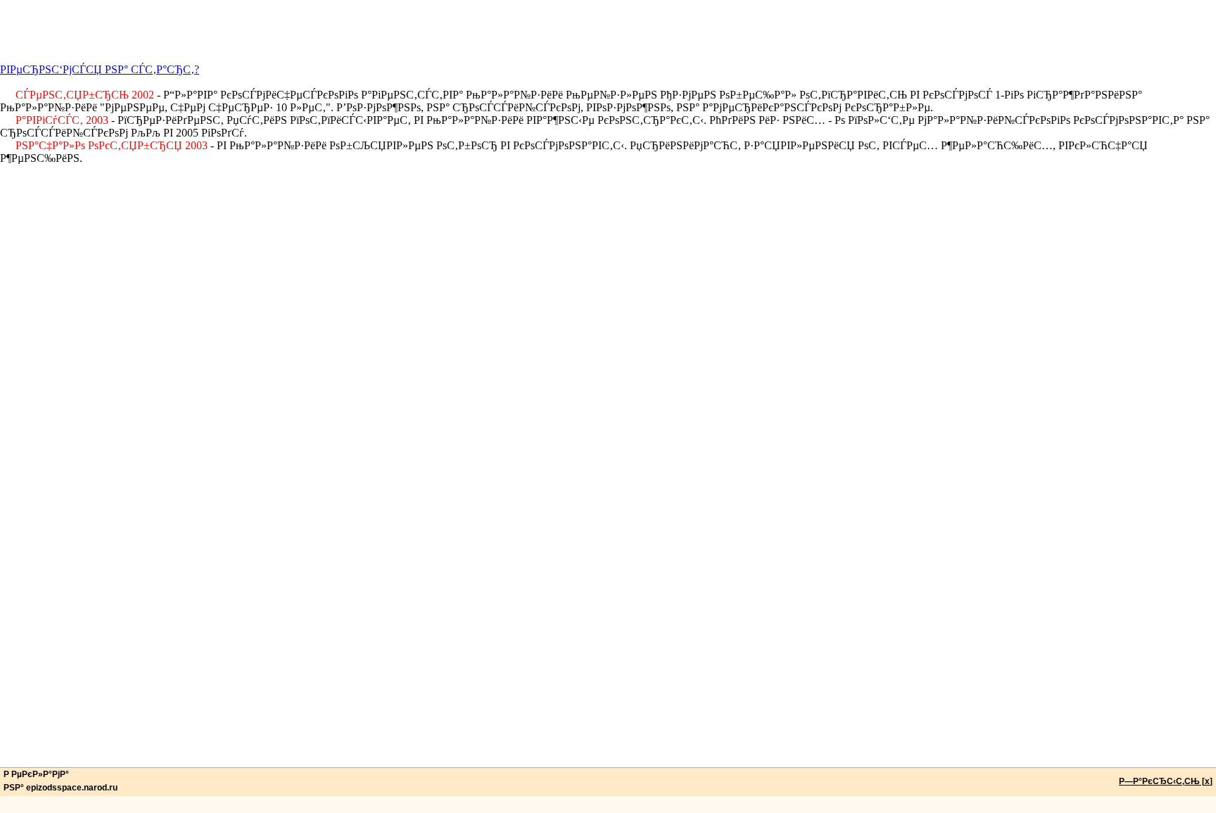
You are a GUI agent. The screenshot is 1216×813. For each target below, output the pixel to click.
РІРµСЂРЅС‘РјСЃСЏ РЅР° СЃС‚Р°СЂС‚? (99, 69)
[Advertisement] (608, 31)
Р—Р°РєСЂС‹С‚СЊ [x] (1165, 781)
